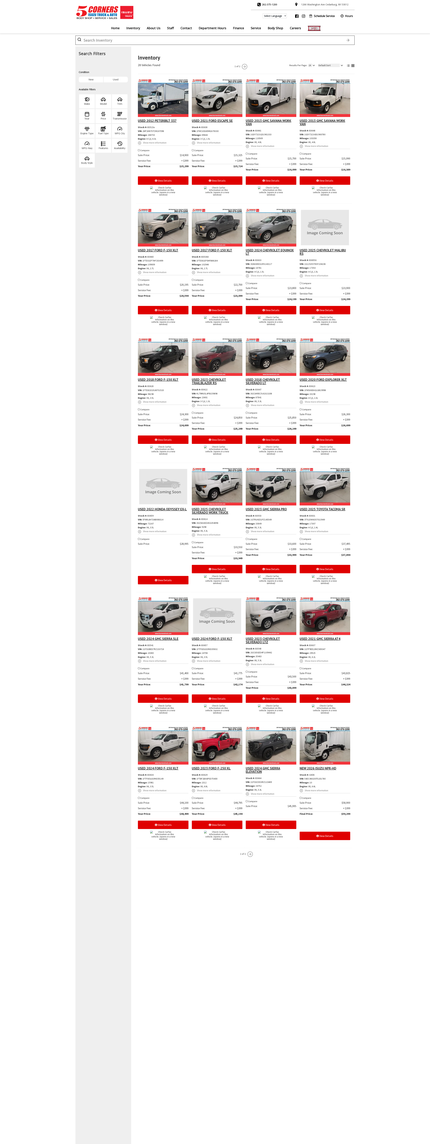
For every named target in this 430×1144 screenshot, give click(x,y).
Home (115, 28)
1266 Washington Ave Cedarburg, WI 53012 (324, 4)
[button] (347, 15)
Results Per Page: (298, 65)
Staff (170, 28)
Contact (186, 28)
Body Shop (275, 28)
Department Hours (212, 28)
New (91, 79)
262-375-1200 (269, 4)
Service (256, 28)
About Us (153, 28)
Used (115, 79)
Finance (238, 28)
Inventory (133, 28)
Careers (295, 28)
